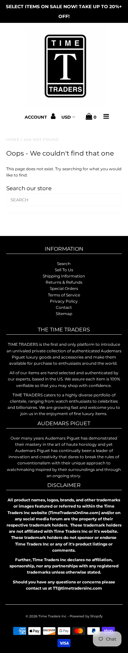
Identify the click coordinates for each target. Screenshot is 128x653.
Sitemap (64, 313)
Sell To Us (64, 269)
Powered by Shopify (86, 616)
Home (12, 139)
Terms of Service (64, 295)
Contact (64, 307)
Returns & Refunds (64, 282)
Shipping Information (64, 276)
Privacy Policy (64, 301)
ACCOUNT (36, 117)
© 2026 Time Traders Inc (46, 616)
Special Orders (64, 288)
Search (64, 263)
